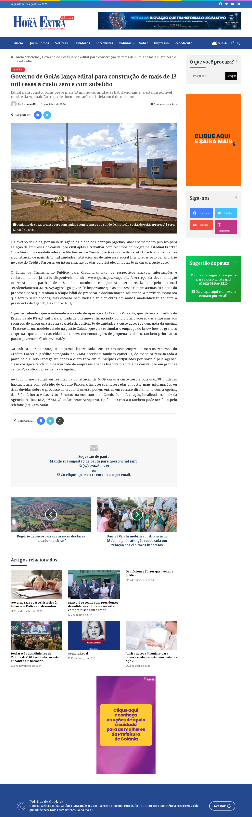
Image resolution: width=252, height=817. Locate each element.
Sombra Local (78, 653)
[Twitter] (47, 115)
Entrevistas (104, 43)
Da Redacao (25, 104)
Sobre (143, 43)
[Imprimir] (60, 421)
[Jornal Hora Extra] (43, 22)
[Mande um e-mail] (34, 104)
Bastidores (81, 43)
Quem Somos (39, 43)
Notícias (61, 43)
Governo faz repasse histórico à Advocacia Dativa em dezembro (34, 604)
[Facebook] (38, 115)
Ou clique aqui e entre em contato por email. (95, 475)
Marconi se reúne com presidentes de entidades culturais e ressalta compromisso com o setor (93, 606)
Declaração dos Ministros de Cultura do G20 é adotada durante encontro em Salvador (35, 657)
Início (18, 43)
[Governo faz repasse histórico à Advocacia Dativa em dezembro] (36, 584)
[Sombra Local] (94, 635)
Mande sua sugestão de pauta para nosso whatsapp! (213, 279)
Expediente (183, 43)
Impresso (161, 43)
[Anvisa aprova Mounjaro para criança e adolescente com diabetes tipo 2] (151, 635)
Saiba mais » (84, 810)
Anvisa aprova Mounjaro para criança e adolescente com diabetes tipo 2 (151, 657)
